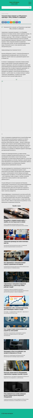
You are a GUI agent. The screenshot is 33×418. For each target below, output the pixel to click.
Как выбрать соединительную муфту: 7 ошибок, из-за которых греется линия (15, 221)
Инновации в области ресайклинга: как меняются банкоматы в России (15, 352)
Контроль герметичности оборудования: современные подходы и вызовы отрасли (15, 373)
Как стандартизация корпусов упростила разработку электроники (15, 329)
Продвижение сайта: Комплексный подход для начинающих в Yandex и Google (16, 308)
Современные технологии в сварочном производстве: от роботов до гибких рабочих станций (15, 285)
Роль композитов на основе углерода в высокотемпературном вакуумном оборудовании (15, 395)
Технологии (16, 20)
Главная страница (5, 13)
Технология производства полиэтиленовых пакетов (16, 242)
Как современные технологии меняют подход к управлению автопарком (15, 263)
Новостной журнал (14, 2)
